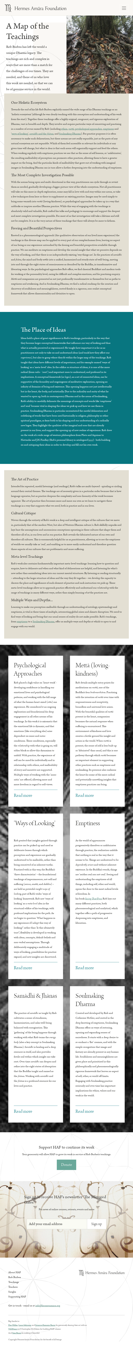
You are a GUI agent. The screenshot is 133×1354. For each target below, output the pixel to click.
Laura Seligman (25, 1325)
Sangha (12, 1292)
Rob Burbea (14, 1277)
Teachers (13, 1287)
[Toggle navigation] (124, 8)
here (90, 440)
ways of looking (20, 134)
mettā (71, 129)
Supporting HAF (17, 1296)
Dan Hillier (13, 1325)
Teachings (13, 1282)
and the (41, 134)
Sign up (96, 1224)
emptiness (108, 129)
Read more (23, 795)
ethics (64, 129)
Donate (66, 1165)
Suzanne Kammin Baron (45, 1325)
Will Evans (12, 1329)
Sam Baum (16, 1332)
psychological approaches (88, 129)
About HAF (14, 1272)
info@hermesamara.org (47, 1305)
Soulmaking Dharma (70, 134)
